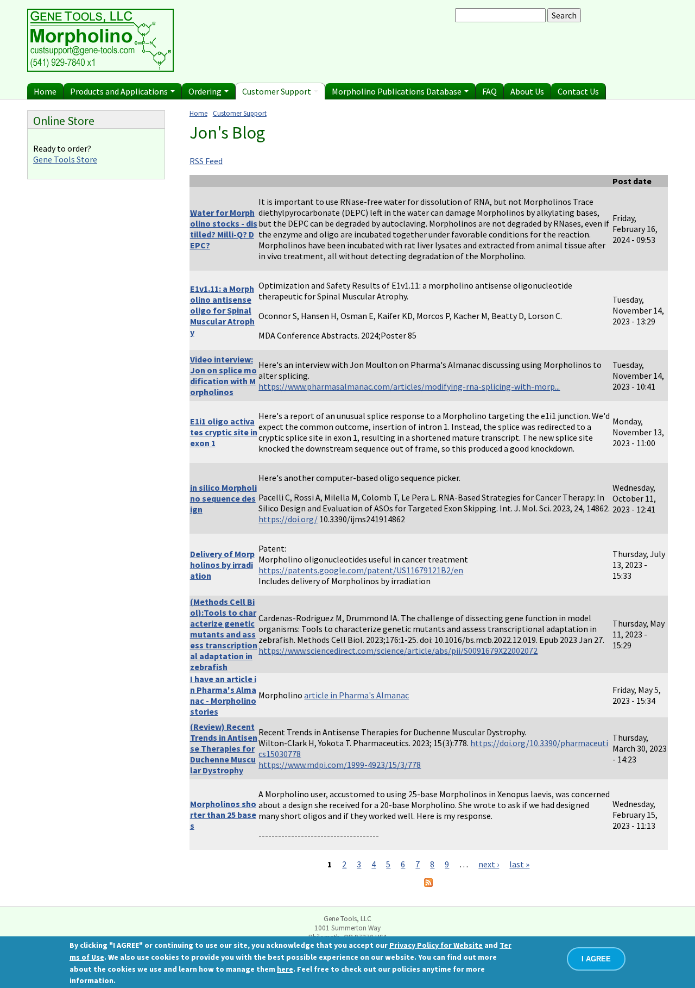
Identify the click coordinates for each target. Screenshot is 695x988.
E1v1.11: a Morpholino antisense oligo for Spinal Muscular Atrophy (222, 310)
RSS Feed (206, 160)
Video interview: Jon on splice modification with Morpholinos (223, 375)
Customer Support (277, 91)
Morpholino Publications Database (397, 91)
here (285, 968)
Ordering (205, 91)
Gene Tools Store (65, 159)
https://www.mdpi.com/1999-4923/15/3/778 (339, 764)
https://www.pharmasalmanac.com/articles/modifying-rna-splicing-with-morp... (409, 386)
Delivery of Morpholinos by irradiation (222, 564)
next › (488, 864)
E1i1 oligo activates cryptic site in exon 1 (223, 432)
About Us (527, 91)
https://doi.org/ (288, 519)
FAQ (489, 91)
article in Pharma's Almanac (356, 695)
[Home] (100, 68)
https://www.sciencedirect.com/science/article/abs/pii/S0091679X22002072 (398, 650)
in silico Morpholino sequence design (223, 498)
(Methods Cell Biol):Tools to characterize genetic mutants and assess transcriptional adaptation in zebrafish (223, 634)
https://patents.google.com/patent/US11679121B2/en (360, 570)
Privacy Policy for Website (436, 945)
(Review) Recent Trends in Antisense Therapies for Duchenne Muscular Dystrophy (223, 748)
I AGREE (596, 959)
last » (519, 864)
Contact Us (578, 91)
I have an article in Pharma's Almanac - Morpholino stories (223, 695)
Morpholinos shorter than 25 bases (223, 814)
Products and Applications (119, 91)
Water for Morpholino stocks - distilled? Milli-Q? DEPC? (223, 229)
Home (45, 91)
